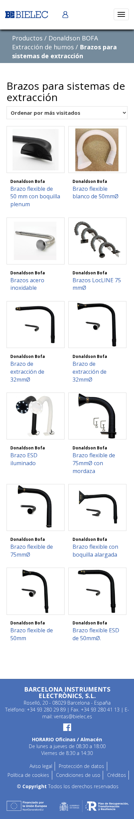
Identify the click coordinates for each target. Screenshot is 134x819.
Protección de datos (81, 766)
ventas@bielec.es (73, 716)
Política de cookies (28, 775)
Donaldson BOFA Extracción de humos (55, 42)
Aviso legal (41, 766)
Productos (27, 38)
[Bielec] (26, 14)
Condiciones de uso (78, 775)
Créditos (116, 775)
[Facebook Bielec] (67, 727)
